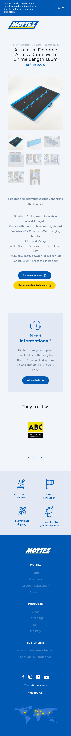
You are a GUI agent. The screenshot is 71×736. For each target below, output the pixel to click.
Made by (33, 693)
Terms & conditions (35, 685)
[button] (37, 445)
